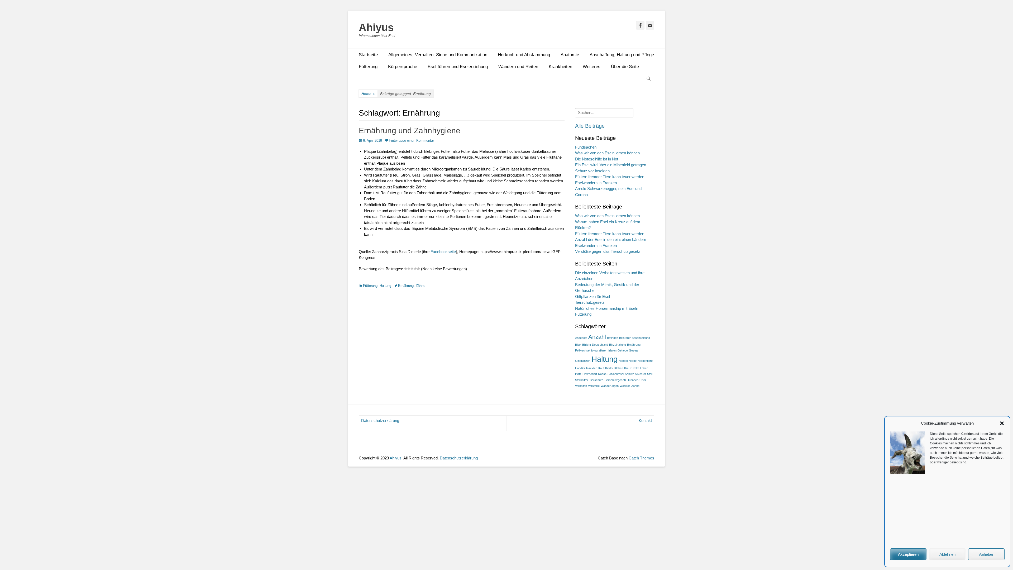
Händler (580, 368)
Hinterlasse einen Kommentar (411, 140)
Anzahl (597, 337)
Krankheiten (560, 66)
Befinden (612, 337)
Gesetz (633, 350)
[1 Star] (405, 268)
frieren (612, 350)
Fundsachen (585, 147)
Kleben (618, 368)
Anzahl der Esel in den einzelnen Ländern (610, 239)
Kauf (601, 368)
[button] (1002, 423)
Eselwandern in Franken (596, 182)
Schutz (629, 374)
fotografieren (599, 350)
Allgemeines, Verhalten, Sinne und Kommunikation (437, 54)
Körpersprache (402, 66)
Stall (649, 374)
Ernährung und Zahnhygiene (409, 130)
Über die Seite (625, 66)
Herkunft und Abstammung (524, 54)
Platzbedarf (589, 374)
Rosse (602, 374)
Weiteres (591, 66)
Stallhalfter (581, 380)
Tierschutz (596, 380)
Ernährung (406, 286)
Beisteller (625, 337)
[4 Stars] (415, 268)
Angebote (581, 337)
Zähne (420, 286)
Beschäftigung (641, 337)
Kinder (609, 368)
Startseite (368, 54)
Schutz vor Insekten (592, 171)
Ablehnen (947, 554)
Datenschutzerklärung (380, 420)
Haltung (385, 286)
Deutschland (600, 344)
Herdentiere (645, 360)
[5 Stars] (418, 268)
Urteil (642, 380)
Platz (578, 374)
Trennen (633, 380)
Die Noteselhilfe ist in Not (596, 159)
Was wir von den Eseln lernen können (607, 153)
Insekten (591, 368)
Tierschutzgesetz (590, 302)
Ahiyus (376, 27)
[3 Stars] (412, 268)
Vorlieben (986, 554)
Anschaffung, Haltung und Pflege (622, 54)
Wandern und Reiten (518, 66)
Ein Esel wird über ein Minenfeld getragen (610, 165)
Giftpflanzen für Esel (592, 296)
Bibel (578, 344)
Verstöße (594, 385)
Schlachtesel (616, 374)
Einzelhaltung (617, 344)
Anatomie (570, 54)
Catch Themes (641, 458)
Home (368, 94)
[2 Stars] (408, 268)
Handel (623, 360)
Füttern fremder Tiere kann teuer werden (609, 176)
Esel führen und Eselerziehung (458, 66)
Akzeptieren (908, 554)
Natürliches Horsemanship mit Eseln (606, 308)
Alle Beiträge (590, 126)
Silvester (640, 374)
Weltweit (625, 385)
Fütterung (368, 66)
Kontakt (645, 420)
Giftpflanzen (582, 360)
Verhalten (581, 385)
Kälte (636, 368)
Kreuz (628, 368)
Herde (633, 360)
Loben (644, 368)
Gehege (623, 350)
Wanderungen (610, 385)
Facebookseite (443, 251)
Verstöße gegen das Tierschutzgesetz (607, 251)
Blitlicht (586, 344)
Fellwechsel (582, 350)
